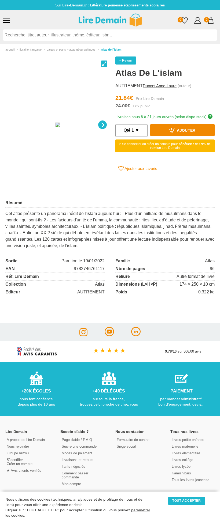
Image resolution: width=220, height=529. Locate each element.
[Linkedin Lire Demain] (136, 334)
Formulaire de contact (134, 440)
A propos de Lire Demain (26, 440)
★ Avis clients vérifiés (24, 470)
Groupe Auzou (18, 453)
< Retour (125, 60)
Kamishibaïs (181, 473)
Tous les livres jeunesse (190, 480)
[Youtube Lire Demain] (109, 334)
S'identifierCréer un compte (19, 462)
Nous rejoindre (18, 446)
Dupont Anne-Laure (160, 86)
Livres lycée (181, 466)
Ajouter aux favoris (140, 168)
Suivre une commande (79, 446)
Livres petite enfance (188, 440)
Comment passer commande (75, 475)
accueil (9, 49)
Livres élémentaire (186, 453)
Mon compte (71, 484)
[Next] (102, 125)
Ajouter (186, 131)
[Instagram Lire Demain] (83, 334)
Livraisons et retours (77, 460)
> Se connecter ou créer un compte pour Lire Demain (165, 146)
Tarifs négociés (73, 466)
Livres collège (182, 460)
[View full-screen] (104, 64)
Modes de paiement (77, 453)
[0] (184, 21)
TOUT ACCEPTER (186, 500)
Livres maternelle (185, 446)
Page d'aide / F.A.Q (77, 440)
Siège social (126, 446)
